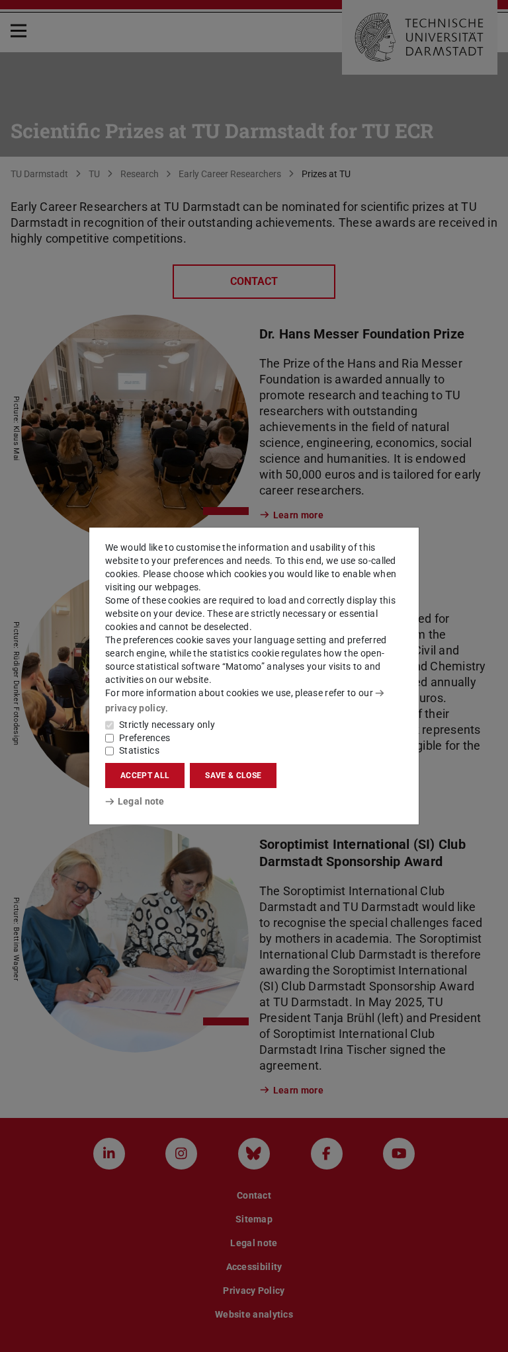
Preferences (144, 738)
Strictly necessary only (167, 724)
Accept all (144, 775)
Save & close (233, 775)
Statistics (139, 750)
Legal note (141, 801)
